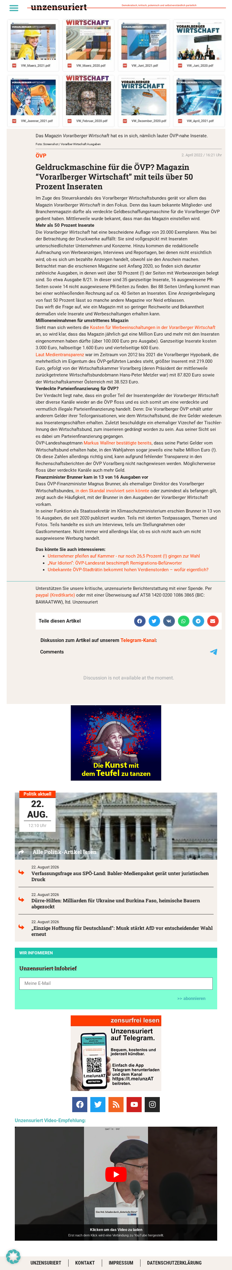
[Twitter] (97, 1104)
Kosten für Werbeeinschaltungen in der (152, 327)
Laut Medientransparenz (60, 354)
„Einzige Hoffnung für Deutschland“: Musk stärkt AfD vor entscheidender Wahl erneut (122, 931)
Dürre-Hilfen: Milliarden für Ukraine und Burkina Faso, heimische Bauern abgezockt (115, 903)
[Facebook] (79, 1104)
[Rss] (116, 1104)
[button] (14, 8)
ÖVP (41, 155)
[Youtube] (134, 1104)
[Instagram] (152, 1104)
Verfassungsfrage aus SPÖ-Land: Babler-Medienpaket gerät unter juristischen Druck (120, 876)
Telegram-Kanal (138, 640)
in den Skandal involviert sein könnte (112, 490)
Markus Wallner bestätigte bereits (118, 443)
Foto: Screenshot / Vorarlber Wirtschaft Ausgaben (68, 144)
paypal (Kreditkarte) (55, 595)
